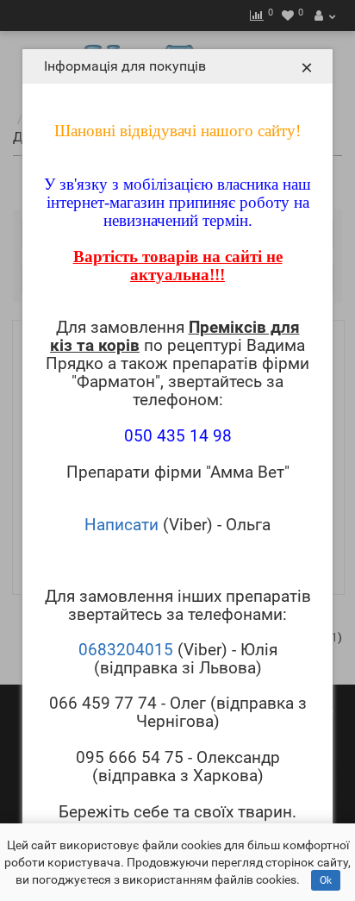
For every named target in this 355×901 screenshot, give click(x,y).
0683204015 (125, 650)
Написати (121, 525)
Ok (326, 880)
